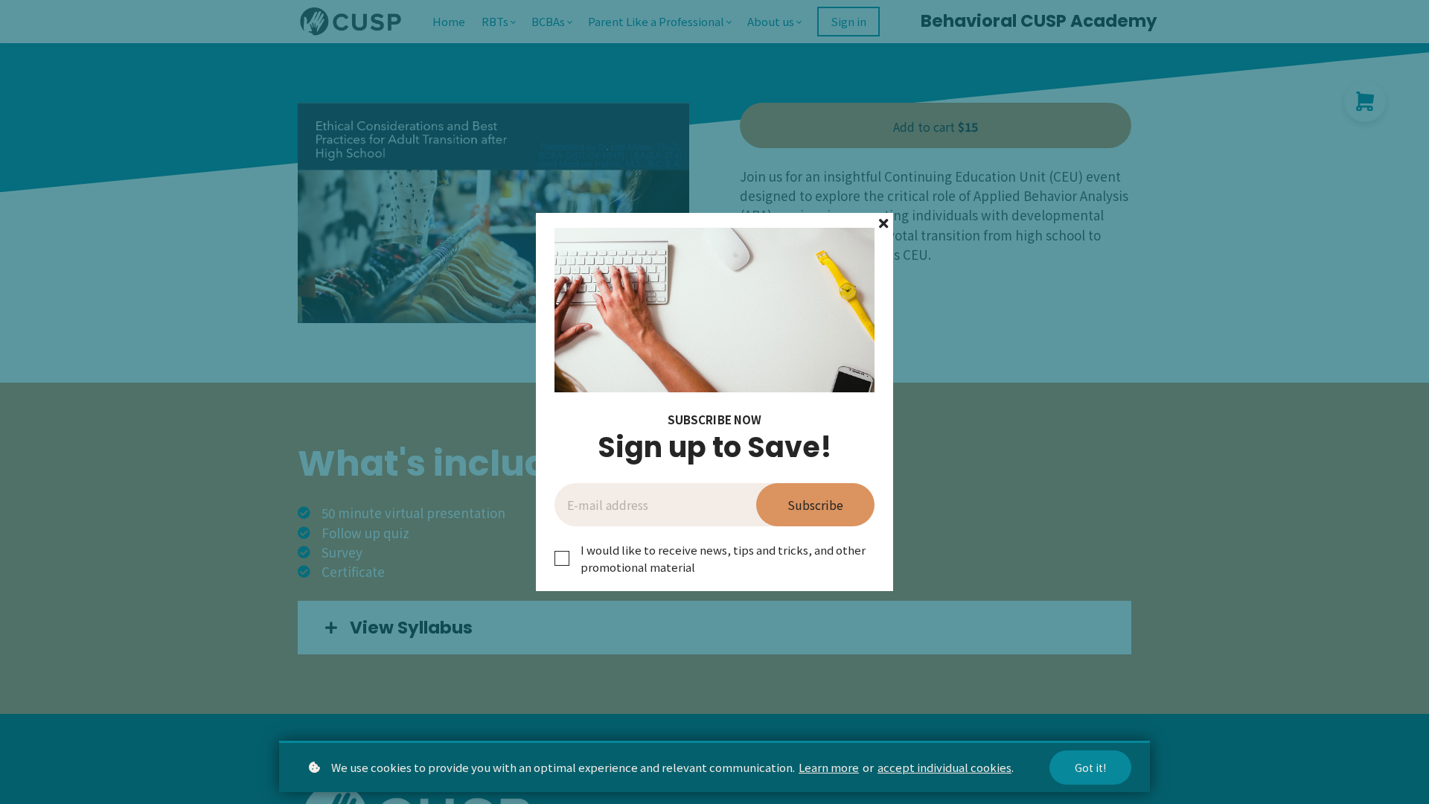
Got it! (1090, 767)
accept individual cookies (944, 767)
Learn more (829, 767)
